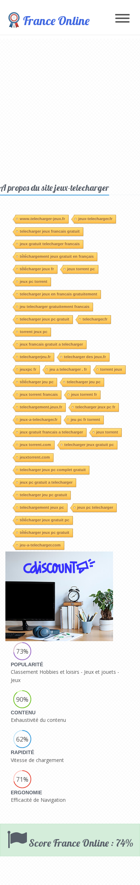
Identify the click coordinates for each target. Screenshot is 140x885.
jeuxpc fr (28, 369)
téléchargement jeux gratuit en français (57, 256)
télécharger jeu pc (36, 382)
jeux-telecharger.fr (95, 219)
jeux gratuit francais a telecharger (51, 432)
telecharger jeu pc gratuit (43, 495)
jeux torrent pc (81, 269)
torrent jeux (111, 369)
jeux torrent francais (39, 394)
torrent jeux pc (33, 332)
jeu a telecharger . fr (68, 369)
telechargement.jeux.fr (41, 407)
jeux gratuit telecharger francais (50, 244)
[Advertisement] (70, 109)
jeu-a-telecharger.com (40, 545)
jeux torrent (107, 432)
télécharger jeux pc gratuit (44, 532)
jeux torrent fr (84, 394)
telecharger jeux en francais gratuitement (58, 294)
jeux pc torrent (33, 281)
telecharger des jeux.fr (85, 357)
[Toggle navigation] (122, 19)
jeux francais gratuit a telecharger (51, 344)
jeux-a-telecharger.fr (38, 419)
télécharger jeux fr (37, 269)
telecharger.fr (95, 319)
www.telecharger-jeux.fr (42, 219)
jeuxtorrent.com (35, 457)
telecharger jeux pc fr (95, 407)
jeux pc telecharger (95, 507)
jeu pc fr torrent (85, 419)
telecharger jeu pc (84, 382)
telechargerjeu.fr (35, 357)
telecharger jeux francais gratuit (50, 231)
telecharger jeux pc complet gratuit (53, 470)
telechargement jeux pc (42, 507)
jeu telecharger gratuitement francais (54, 306)
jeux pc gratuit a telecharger (46, 482)
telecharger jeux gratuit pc (89, 444)
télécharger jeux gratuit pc (44, 520)
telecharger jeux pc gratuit (44, 319)
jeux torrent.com (35, 444)
